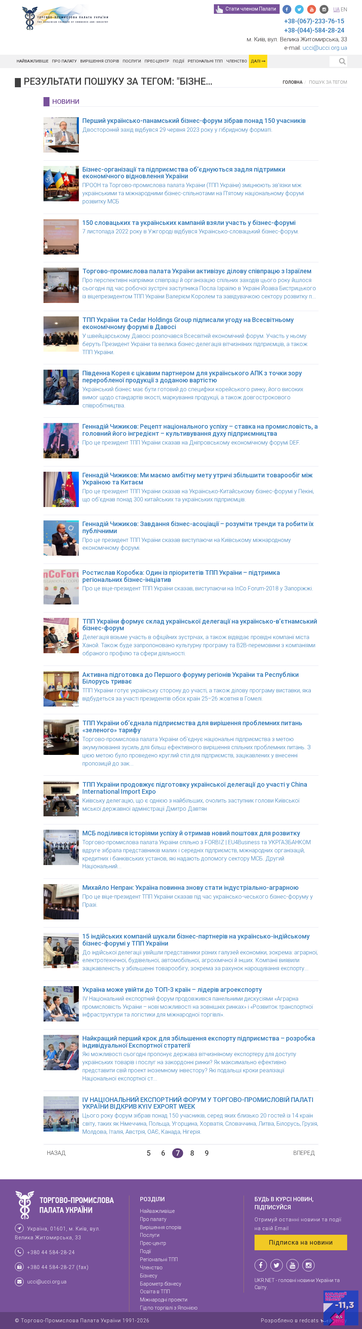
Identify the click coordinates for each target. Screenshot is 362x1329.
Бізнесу (148, 1276)
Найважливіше (32, 61)
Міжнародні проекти (163, 1300)
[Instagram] (324, 9)
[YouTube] (311, 9)
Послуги (132, 61)
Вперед (304, 1153)
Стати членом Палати (251, 9)
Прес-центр (157, 61)
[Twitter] (299, 9)
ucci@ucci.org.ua (325, 47)
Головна (293, 82)
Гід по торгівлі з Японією (169, 1308)
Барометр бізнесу (160, 1284)
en (344, 9)
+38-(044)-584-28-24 (314, 30)
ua (336, 9)
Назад (56, 1153)
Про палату (64, 61)
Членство (236, 61)
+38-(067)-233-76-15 (314, 21)
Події (178, 61)
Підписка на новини (301, 1242)
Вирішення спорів (99, 61)
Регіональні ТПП (205, 61)
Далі (256, 61)
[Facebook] (286, 9)
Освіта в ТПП (155, 1291)
